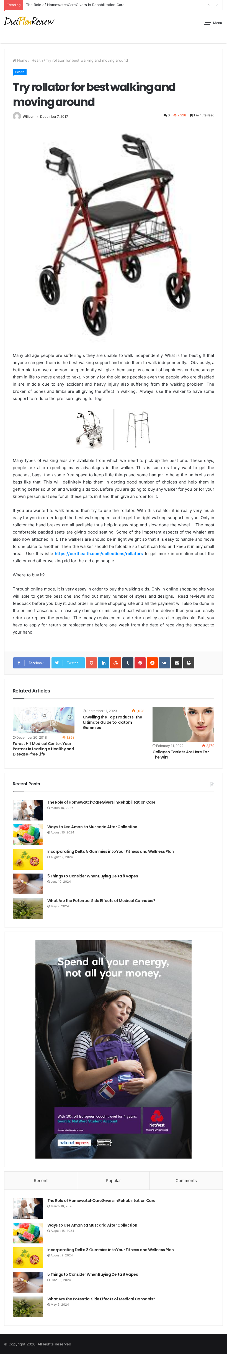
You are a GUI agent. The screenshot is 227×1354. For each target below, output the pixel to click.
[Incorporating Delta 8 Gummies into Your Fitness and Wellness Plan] (28, 859)
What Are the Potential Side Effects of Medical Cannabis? (101, 900)
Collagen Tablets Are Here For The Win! (181, 754)
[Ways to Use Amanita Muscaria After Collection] (28, 834)
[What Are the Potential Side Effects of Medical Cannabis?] (28, 908)
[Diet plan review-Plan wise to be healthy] (30, 21)
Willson (28, 116)
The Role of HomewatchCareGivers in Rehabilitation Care (75, 4)
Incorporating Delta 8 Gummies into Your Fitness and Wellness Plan (110, 851)
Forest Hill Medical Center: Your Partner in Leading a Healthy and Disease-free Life (43, 749)
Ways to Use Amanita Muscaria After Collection (92, 827)
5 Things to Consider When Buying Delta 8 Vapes (92, 876)
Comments (186, 1180)
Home (21, 60)
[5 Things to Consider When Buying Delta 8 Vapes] (28, 884)
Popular (113, 1180)
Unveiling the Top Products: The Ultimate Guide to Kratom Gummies (112, 722)
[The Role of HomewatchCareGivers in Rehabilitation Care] (28, 810)
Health (36, 60)
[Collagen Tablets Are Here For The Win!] (183, 724)
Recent (41, 1180)
